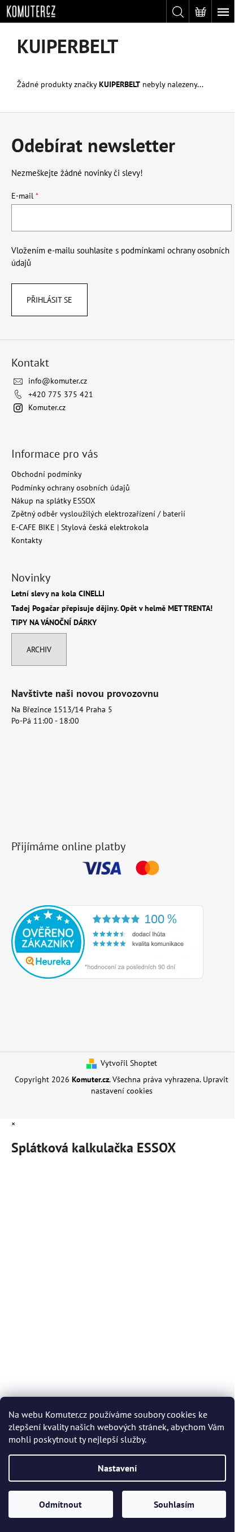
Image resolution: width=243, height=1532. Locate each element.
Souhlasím (174, 1504)
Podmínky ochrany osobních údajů (70, 488)
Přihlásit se (49, 300)
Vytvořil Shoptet (129, 1063)
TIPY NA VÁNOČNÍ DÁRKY (54, 622)
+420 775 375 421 (60, 394)
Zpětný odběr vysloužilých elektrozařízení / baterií (98, 514)
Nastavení (117, 1468)
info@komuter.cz (57, 381)
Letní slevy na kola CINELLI (58, 593)
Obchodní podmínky (46, 474)
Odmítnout (60, 1504)
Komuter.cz (47, 407)
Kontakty (26, 540)
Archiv (39, 649)
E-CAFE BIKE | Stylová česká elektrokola (80, 527)
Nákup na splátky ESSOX (53, 501)
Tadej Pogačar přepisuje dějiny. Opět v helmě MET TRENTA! (111, 608)
